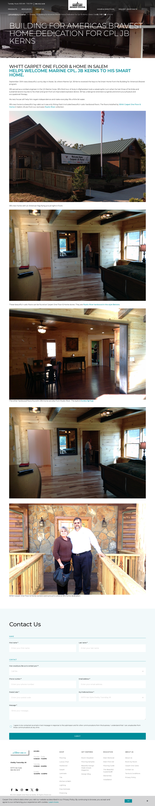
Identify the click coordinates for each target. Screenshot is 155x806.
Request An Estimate (128, 9)
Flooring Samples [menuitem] (88, 762)
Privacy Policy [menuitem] (130, 777)
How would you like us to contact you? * (23, 666)
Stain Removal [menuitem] (108, 758)
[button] (97, 14)
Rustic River (50, 107)
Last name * (83, 642)
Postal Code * (14, 692)
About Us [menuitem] (128, 758)
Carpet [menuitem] (62, 770)
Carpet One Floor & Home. (26, 795)
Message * (13, 705)
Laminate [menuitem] (63, 773)
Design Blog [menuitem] (86, 774)
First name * (13, 642)
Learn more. (54, 802)
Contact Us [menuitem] (129, 770)
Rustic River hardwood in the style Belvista (101, 305)
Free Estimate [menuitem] (64, 789)
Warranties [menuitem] (107, 776)
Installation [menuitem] (107, 780)
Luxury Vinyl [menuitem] (64, 762)
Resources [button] (26, 9)
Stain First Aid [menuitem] (108, 762)
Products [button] (12, 9)
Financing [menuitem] (63, 793)
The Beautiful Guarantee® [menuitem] (108, 771)
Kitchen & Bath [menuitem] (65, 781)
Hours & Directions (105, 9)
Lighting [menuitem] (62, 785)
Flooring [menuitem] (62, 758)
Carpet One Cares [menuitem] (132, 766)
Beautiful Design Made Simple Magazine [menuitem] (87, 768)
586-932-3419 (40, 4)
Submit (77, 736)
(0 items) (105, 14)
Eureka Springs (87, 401)
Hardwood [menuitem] (63, 766)
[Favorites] (101, 14)
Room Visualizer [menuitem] (87, 758)
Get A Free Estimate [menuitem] (16, 15)
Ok (128, 801)
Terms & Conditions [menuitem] (132, 773)
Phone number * (15, 679)
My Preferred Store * (86, 692)
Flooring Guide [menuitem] (108, 766)
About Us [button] (40, 9)
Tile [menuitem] (60, 777)
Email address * (84, 679)
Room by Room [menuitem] (131, 762)
